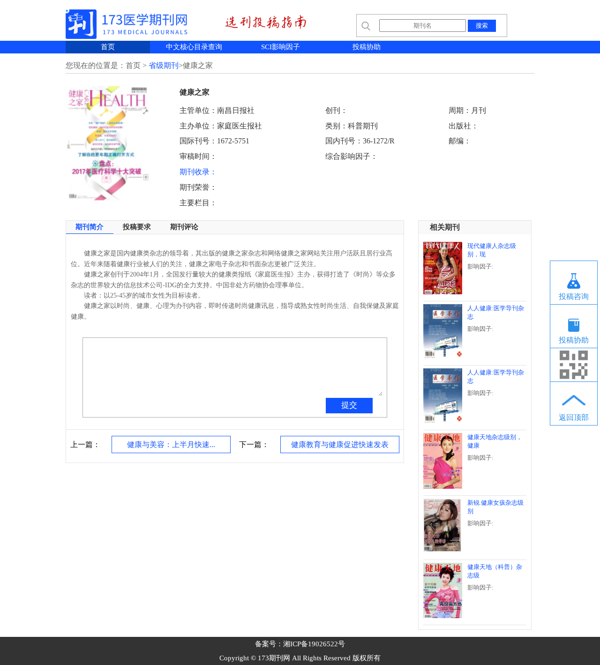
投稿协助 (366, 47)
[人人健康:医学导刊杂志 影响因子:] (474, 356)
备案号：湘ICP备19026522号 (300, 644)
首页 (108, 47)
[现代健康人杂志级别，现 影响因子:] (474, 292)
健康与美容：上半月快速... (171, 444)
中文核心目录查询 (194, 47)
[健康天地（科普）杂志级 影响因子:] (474, 616)
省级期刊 (164, 65)
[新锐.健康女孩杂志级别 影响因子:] (474, 550)
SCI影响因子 (280, 47)
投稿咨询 (574, 296)
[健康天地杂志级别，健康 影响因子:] (474, 486)
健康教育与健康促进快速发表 (340, 444)
